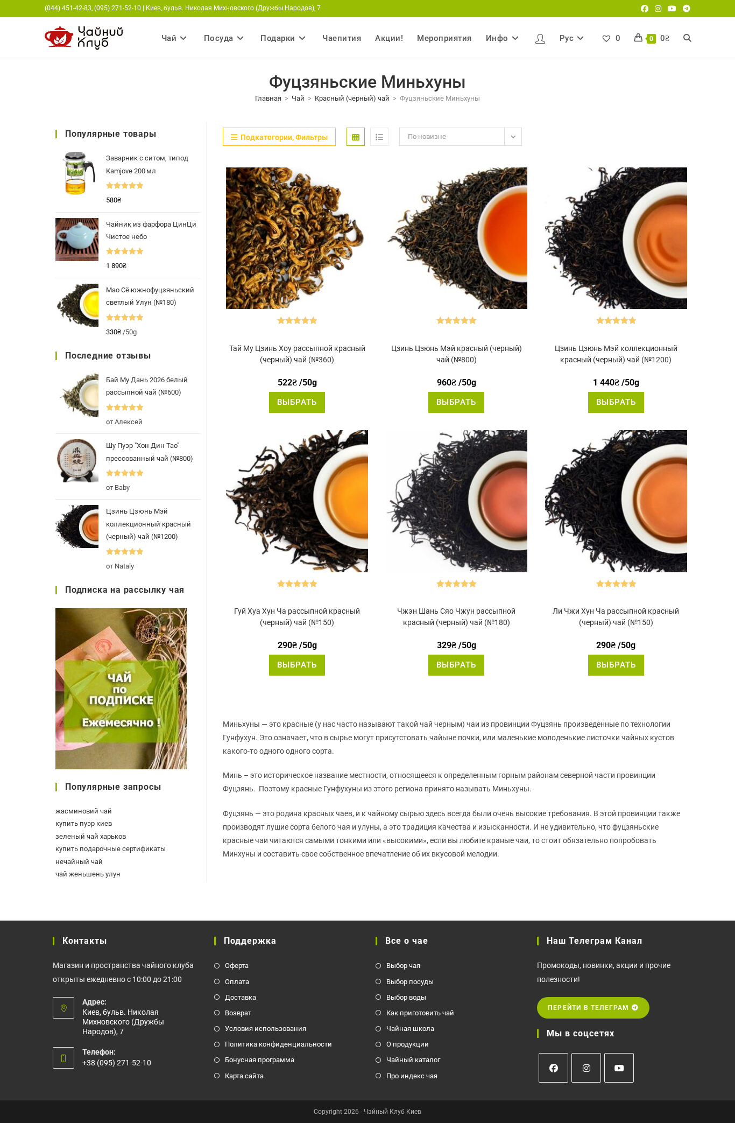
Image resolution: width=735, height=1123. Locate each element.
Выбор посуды (410, 982)
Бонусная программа (259, 1060)
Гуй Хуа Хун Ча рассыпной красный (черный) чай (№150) (297, 617)
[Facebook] (553, 1068)
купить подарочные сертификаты (110, 849)
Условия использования (265, 1028)
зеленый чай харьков (90, 836)
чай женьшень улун (88, 874)
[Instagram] (586, 1068)
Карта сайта (244, 1076)
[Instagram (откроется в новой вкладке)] (658, 8)
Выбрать (297, 402)
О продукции (407, 1044)
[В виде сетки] (356, 137)
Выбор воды (406, 997)
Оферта (237, 965)
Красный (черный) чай (352, 98)
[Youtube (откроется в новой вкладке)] (672, 8)
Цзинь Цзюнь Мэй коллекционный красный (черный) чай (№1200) (616, 354)
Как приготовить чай (420, 1013)
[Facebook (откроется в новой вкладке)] (645, 8)
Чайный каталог (413, 1060)
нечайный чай (79, 862)
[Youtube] (619, 1068)
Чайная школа (410, 1028)
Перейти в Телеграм (590, 1008)
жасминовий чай (83, 811)
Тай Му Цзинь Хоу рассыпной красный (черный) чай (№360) (297, 354)
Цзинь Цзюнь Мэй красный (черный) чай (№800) (456, 354)
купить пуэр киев (83, 823)
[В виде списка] (379, 137)
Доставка (240, 997)
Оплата (237, 982)
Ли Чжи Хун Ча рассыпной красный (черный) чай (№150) (616, 617)
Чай (298, 98)
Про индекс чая (411, 1076)
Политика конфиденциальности (278, 1044)
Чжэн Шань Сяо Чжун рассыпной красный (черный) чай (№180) (456, 617)
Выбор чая (403, 965)
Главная (268, 98)
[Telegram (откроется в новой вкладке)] (685, 8)
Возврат (238, 1013)
